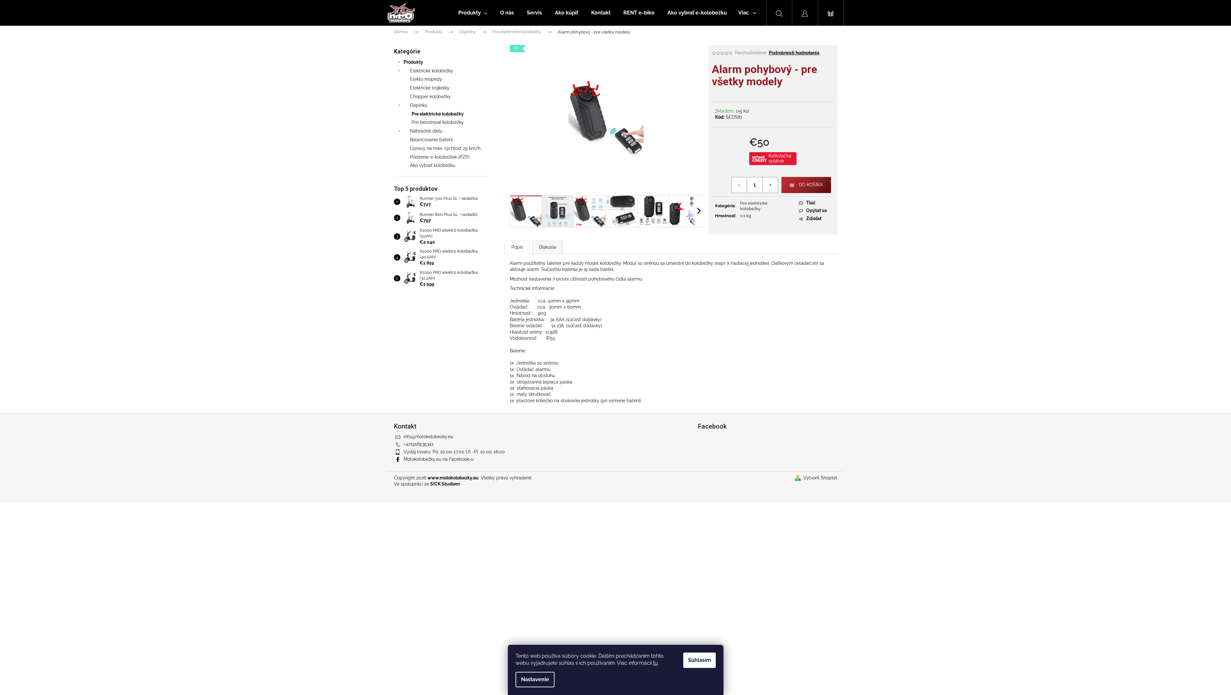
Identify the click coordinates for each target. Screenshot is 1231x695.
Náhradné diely (426, 131)
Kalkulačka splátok (780, 158)
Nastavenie (535, 679)
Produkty (413, 62)
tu (655, 663)
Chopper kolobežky (430, 96)
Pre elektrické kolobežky (438, 113)
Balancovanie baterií (431, 139)
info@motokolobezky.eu (428, 436)
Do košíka (811, 184)
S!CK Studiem (445, 483)
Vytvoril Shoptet (820, 477)
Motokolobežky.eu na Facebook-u (438, 459)
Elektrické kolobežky (431, 70)
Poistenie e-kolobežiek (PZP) (440, 157)
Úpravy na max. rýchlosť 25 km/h (445, 148)
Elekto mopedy (426, 79)
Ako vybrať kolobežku (432, 165)
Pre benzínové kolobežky (438, 122)
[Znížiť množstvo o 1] (739, 185)
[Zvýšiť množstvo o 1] (770, 185)
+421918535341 (419, 444)
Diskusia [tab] (547, 247)
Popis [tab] (517, 247)
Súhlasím (699, 660)
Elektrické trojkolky (430, 87)
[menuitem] (473, 13)
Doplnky (418, 105)
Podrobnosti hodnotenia (794, 52)
